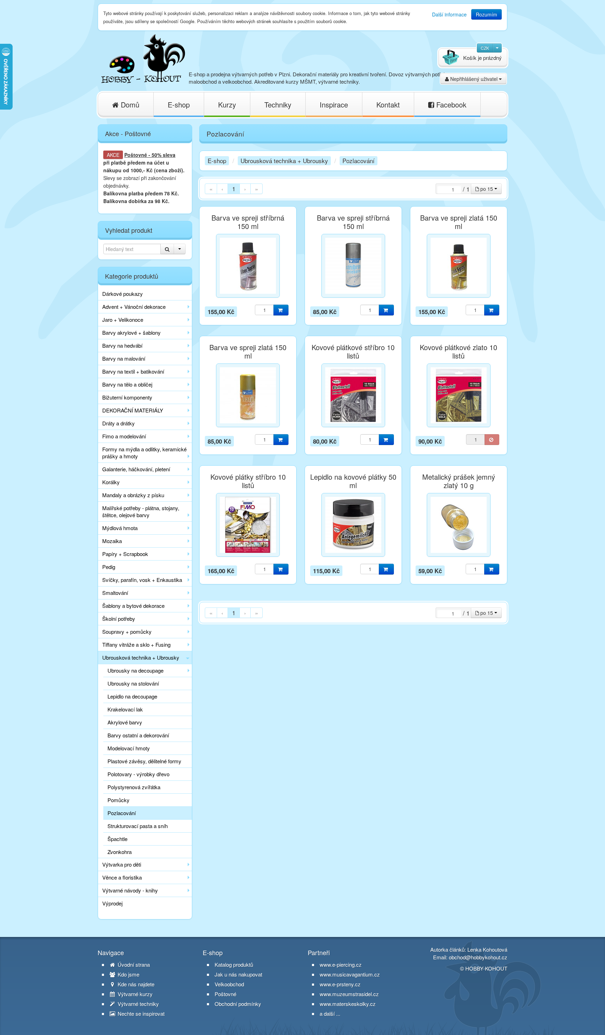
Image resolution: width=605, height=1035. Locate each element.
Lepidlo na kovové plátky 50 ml (353, 481)
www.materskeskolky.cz (348, 1003)
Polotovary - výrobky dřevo (138, 774)
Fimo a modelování (124, 436)
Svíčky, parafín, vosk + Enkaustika (142, 579)
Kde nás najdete (135, 984)
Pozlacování (121, 813)
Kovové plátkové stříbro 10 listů (353, 351)
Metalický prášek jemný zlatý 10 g (458, 481)
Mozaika (112, 540)
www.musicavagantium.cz (350, 974)
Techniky (277, 104)
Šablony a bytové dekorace (133, 605)
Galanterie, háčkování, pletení (136, 469)
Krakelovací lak (125, 709)
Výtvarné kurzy (134, 994)
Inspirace (334, 104)
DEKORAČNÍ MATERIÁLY (132, 410)
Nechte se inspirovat (140, 1013)
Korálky (111, 482)
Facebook (450, 104)
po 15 (486, 188)
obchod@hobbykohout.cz (478, 957)
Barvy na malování (123, 358)
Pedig (108, 566)
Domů (129, 104)
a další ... (330, 1013)
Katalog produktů (234, 964)
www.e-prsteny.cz (340, 984)
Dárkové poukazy (122, 293)
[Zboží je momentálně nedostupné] (492, 439)
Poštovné (135, 154)
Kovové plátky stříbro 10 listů (248, 481)
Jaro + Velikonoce (122, 319)
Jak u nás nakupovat (238, 974)
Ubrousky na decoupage (135, 670)
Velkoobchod (229, 984)
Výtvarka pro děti (121, 864)
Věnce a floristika (122, 877)
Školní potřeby (118, 618)
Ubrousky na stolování (133, 683)
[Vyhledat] (167, 249)
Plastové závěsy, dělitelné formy (144, 761)
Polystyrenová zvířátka (133, 787)
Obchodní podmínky (238, 1003)
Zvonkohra (119, 851)
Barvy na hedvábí (122, 345)
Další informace (449, 14)
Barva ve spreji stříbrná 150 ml (247, 222)
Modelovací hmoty (128, 748)
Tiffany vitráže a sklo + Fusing (136, 644)
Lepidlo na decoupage (132, 696)
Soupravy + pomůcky (127, 631)
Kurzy (227, 104)
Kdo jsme (127, 974)
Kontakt (388, 104)
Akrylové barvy (124, 722)
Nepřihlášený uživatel (474, 78)
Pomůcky (118, 800)
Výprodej (112, 903)
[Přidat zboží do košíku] (280, 310)
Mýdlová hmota (120, 528)
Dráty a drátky (118, 423)
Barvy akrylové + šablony (131, 332)
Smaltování (115, 592)
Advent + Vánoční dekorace (134, 306)
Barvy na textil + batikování (133, 371)
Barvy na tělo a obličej (127, 384)
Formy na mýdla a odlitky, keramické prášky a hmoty (144, 452)
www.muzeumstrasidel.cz (349, 994)
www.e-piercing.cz (341, 964)
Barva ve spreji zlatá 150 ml (458, 222)
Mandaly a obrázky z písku (133, 495)
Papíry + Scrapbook (125, 553)
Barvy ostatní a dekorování (138, 735)
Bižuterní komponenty (127, 397)
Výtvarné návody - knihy (130, 890)
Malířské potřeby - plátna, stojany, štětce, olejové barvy (140, 511)
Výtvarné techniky (137, 1003)
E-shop (179, 104)
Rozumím (486, 14)
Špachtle (117, 838)
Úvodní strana (133, 964)
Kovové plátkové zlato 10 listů (458, 351)
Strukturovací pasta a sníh (137, 825)
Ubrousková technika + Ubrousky (140, 657)
